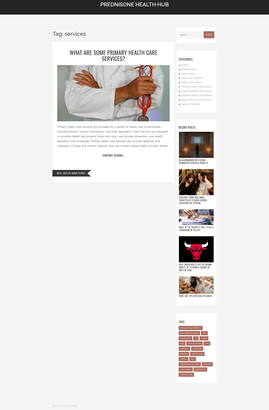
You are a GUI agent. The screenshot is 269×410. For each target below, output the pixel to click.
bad (192, 359)
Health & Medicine (190, 104)
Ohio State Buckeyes (189, 333)
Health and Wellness (191, 78)
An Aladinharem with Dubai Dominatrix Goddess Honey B (193, 161)
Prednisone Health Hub (134, 4)
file (182, 344)
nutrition (197, 349)
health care (197, 354)
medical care (186, 375)
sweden (183, 354)
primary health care (189, 364)
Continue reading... (113, 155)
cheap (204, 338)
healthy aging (194, 344)
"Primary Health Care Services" (196, 86)
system (183, 359)
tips (207, 344)
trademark (185, 338)
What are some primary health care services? (113, 55)
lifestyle (184, 349)
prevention (200, 369)
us (196, 338)
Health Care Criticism (192, 82)
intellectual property (190, 328)
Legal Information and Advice (196, 91)
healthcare (185, 369)
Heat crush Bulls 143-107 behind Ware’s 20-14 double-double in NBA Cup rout (195, 267)
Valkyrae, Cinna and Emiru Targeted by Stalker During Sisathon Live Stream (193, 200)
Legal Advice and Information (196, 99)
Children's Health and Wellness (197, 95)
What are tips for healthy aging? (196, 296)
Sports (184, 65)
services (207, 364)
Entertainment (188, 69)
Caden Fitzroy (78, 173)
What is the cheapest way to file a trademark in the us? (196, 229)
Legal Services (188, 73)
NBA (204, 333)
